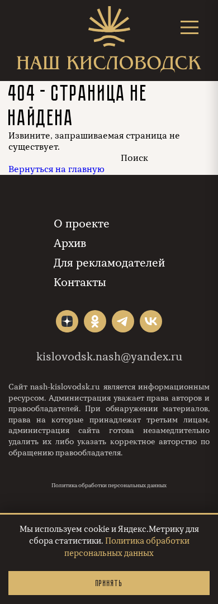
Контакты (80, 282)
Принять (109, 583)
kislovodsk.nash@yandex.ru (109, 357)
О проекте (82, 224)
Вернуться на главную (56, 169)
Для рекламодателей (109, 263)
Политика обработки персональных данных (109, 485)
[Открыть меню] (189, 27)
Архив (70, 243)
